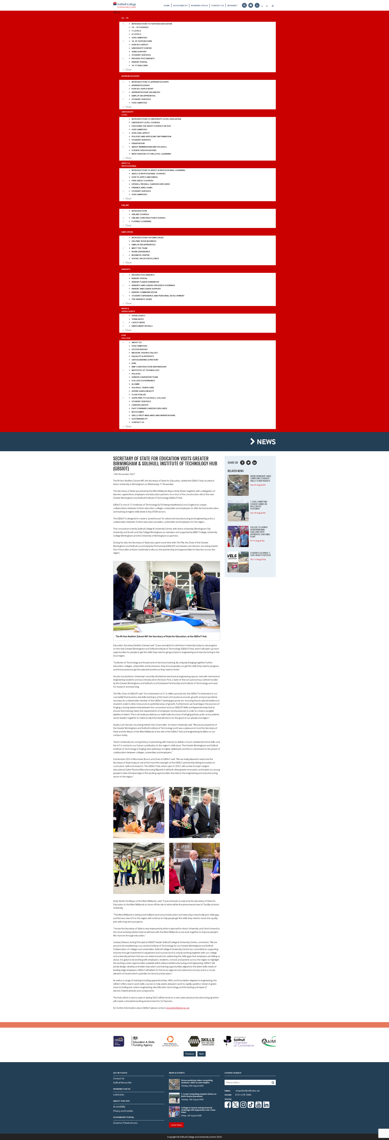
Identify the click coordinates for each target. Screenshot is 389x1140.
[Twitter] (235, 1107)
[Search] (271, 1082)
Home (167, 5)
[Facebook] (228, 1107)
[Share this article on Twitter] (248, 462)
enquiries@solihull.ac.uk (242, 1090)
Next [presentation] (201, 1053)
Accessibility (180, 5)
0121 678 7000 (238, 1094)
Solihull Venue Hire (122, 1082)
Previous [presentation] (189, 1053)
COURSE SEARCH (233, 1072)
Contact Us (217, 5)
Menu (117, 12)
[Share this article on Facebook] (242, 462)
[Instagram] (243, 1107)
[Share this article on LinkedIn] (254, 462)
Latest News (176, 1125)
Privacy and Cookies (123, 1110)
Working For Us (199, 5)
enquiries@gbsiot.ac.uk (177, 1007)
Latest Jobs (118, 1094)
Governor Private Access (125, 1122)
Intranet (232, 5)
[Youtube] (258, 1107)
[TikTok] (251, 1107)
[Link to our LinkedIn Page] (266, 1107)
